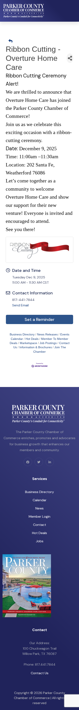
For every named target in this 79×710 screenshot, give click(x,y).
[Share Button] (70, 58)
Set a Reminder (40, 319)
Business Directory (22, 334)
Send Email (20, 305)
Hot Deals (32, 338)
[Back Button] (41, 41)
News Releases (47, 334)
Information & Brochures (35, 347)
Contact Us (39, 673)
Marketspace (28, 343)
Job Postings (48, 343)
